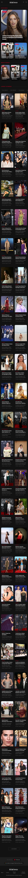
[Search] (26, 2)
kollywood (21, 90)
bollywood (5, 90)
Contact (7, 872)
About (2, 872)
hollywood (13, 90)
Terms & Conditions (23, 873)
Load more (14, 848)
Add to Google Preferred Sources (14, 863)
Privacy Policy (14, 873)
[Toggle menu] (2, 2)
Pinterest (18, 859)
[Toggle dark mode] (23, 2)
